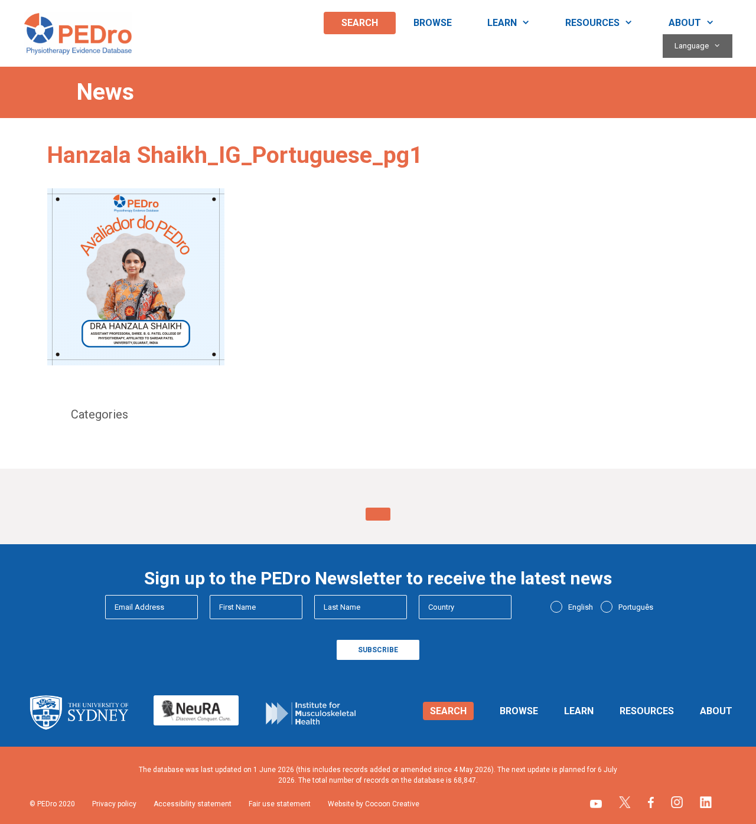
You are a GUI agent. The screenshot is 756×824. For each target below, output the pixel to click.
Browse (432, 22)
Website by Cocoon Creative (373, 804)
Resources (592, 22)
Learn (502, 22)
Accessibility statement (193, 804)
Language (691, 45)
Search (359, 22)
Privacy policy (114, 804)
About (685, 22)
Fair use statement (280, 804)
